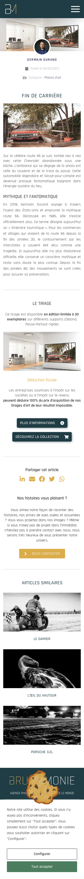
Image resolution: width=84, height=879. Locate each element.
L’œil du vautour (42, 695)
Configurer (42, 853)
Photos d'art (52, 77)
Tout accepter (42, 866)
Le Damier (42, 638)
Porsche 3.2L (42, 751)
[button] (22, 479)
